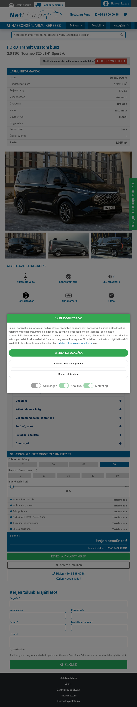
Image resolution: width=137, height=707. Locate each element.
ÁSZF (68, 684)
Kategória (119, 25)
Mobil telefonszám (82, 622)
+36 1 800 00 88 (108, 14)
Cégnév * (15, 598)
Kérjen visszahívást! (68, 578)
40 (93, 475)
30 (68, 475)
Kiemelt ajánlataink (68, 701)
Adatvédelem (68, 678)
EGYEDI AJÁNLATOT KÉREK (68, 556)
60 (114, 464)
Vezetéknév (16, 610)
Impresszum (69, 695)
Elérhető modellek (110, 61)
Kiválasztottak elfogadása (68, 363)
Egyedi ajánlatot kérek (133, 204)
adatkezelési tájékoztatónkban (75, 343)
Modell (96, 25)
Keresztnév (77, 610)
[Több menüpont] (125, 14)
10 (19, 475)
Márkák (74, 25)
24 (22, 464)
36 (53, 464)
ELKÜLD (71, 664)
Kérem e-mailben (71, 565)
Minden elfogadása (69, 352)
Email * (14, 622)
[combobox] (68, 34)
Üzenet (14, 634)
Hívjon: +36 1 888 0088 (70, 573)
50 (117, 475)
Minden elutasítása (68, 374)
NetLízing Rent (80, 14)
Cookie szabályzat (68, 689)
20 (44, 475)
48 (83, 464)
